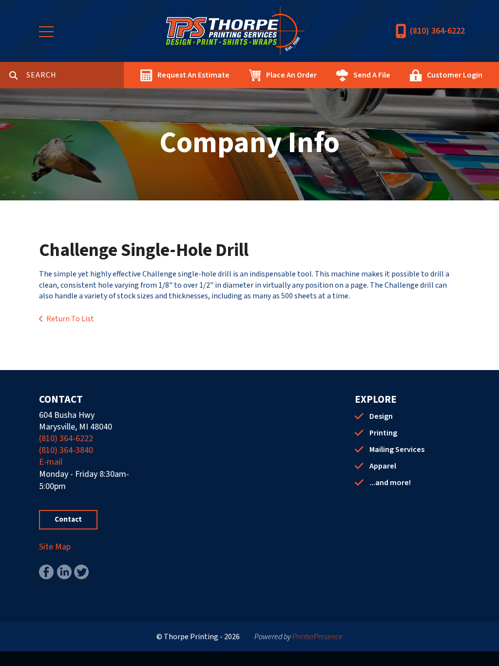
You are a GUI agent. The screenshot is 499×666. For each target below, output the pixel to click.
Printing (383, 433)
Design (381, 416)
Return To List (70, 318)
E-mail (50, 462)
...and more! (390, 482)
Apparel (382, 466)
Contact (68, 519)
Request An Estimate (193, 75)
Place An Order (291, 75)
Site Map (55, 547)
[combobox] (75, 75)
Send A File (371, 75)
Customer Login (454, 75)
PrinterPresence (317, 636)
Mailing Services (396, 449)
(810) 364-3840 (66, 450)
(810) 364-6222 (437, 31)
